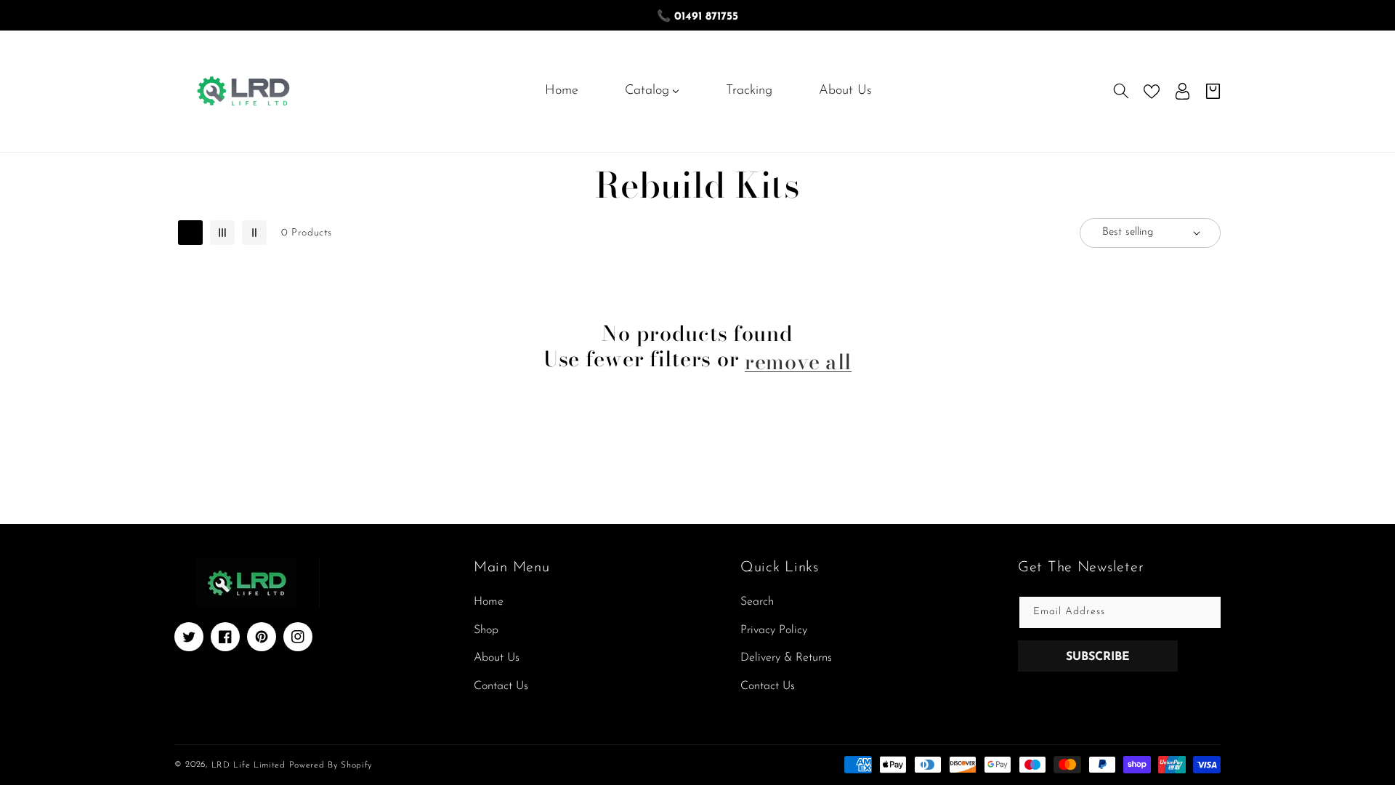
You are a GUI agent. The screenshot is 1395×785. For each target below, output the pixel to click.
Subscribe (1098, 657)
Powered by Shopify (331, 764)
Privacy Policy (773, 630)
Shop (486, 630)
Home (489, 602)
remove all (798, 362)
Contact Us (501, 686)
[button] (1121, 91)
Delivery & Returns (786, 658)
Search (757, 602)
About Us (496, 658)
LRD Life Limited (248, 764)
